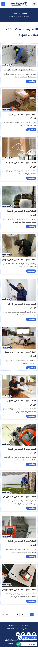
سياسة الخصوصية (13, 625)
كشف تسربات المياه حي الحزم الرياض (19, 589)
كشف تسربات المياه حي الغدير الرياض (22, 116)
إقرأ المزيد (31, 81)
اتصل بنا (24, 628)
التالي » (5, 614)
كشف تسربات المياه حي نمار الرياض (19, 496)
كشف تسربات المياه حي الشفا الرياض (22, 451)
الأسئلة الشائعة (12, 628)
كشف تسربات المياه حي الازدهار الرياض (21, 213)
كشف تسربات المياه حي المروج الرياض (21, 402)
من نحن (25, 625)
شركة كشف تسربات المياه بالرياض (20, 70)
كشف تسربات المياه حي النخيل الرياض (22, 543)
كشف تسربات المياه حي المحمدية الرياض (20, 354)
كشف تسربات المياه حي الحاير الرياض (19, 259)
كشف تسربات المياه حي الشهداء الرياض (21, 164)
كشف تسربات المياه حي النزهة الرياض (22, 305)
